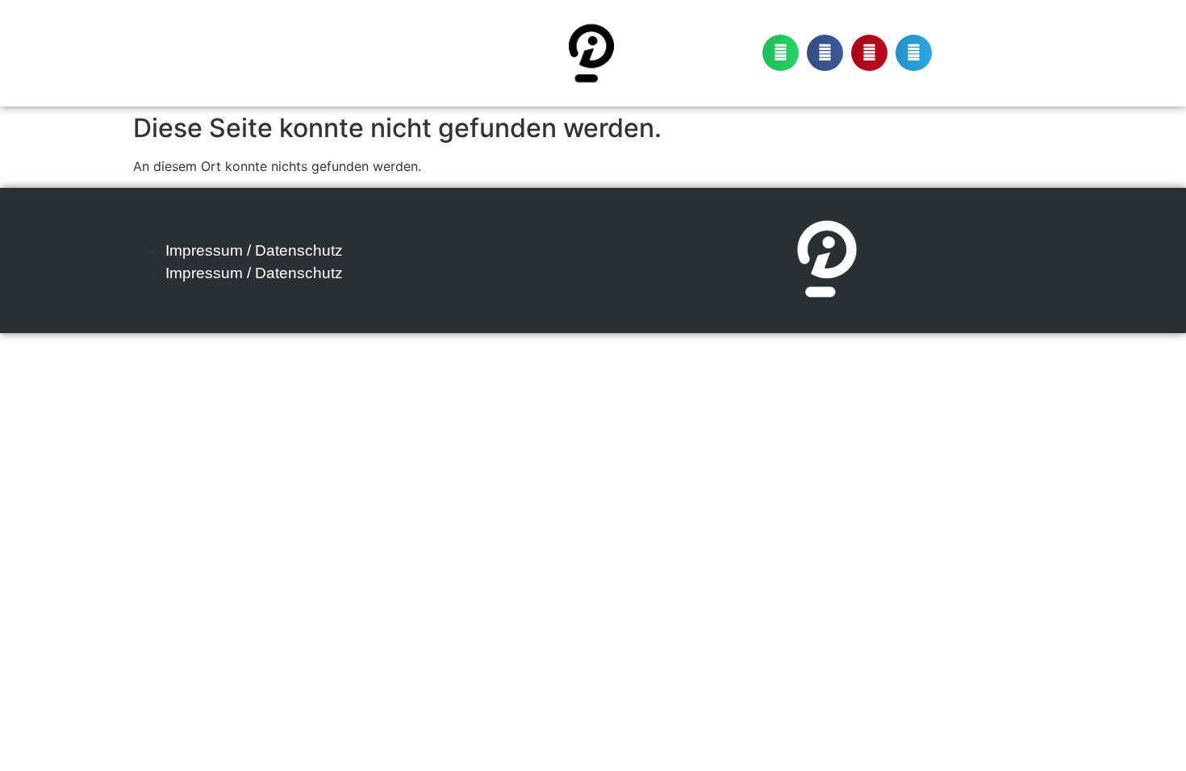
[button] (780, 53)
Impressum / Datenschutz (254, 250)
